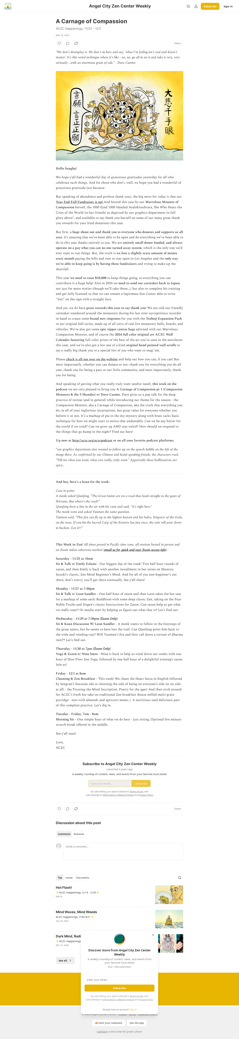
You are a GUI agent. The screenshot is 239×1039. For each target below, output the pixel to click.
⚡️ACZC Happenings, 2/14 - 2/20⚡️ (77, 892)
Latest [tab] (69, 877)
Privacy (122, 1014)
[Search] (188, 6)
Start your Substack (110, 1023)
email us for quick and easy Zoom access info (135, 549)
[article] (119, 894)
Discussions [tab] (82, 877)
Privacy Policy (146, 999)
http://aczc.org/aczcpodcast (92, 440)
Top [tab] (60, 877)
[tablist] (71, 834)
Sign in (228, 6)
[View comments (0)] (67, 43)
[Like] (59, 43)
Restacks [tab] (79, 834)
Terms (132, 1014)
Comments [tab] (64, 834)
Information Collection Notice (118, 999)
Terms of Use (136, 996)
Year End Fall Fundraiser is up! (79, 202)
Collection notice (147, 1014)
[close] (153, 935)
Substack (102, 1031)
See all (63, 960)
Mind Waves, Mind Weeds (76, 912)
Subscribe (210, 6)
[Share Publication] (195, 6)
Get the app (137, 1023)
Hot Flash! (64, 888)
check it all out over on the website (92, 359)
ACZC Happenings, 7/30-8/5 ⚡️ (75, 917)
